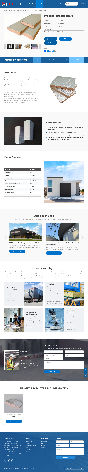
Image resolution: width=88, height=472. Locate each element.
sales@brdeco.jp (27, 360)
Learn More (16, 251)
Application (59, 60)
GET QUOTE (76, 59)
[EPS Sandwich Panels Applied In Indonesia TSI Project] (25, 232)
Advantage (44, 60)
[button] (5, 46)
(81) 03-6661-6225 (13, 447)
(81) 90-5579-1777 (28, 356)
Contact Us (58, 4)
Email (51, 42)
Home (26, 4)
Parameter (52, 60)
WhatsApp (51, 38)
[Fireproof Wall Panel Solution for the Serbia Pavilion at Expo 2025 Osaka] (62, 232)
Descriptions (37, 60)
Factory (66, 60)
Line (66, 38)
